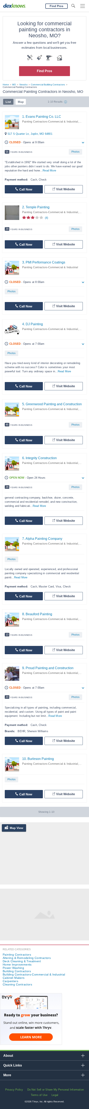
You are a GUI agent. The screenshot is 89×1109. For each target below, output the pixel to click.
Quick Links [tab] (12, 1065)
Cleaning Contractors (17, 984)
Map (21, 101)
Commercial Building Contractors (48, 84)
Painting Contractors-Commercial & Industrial (50, 121)
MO (14, 84)
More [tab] (7, 1075)
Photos (75, 151)
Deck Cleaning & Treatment (22, 961)
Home (6, 84)
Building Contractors (17, 971)
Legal (55, 1095)
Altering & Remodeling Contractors (27, 958)
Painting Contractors (17, 954)
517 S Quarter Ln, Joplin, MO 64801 (30, 133)
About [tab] (8, 1055)
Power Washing (13, 967)
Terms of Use (39, 1095)
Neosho (23, 84)
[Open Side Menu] (82, 6)
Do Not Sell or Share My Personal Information (55, 1089)
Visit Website (65, 189)
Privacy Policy (14, 1089)
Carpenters (10, 981)
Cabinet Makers (14, 977)
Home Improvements (17, 964)
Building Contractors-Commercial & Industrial (34, 974)
